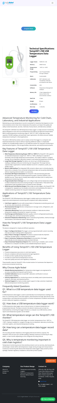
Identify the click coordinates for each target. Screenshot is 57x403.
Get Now (34, 111)
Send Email (43, 381)
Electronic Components (27, 373)
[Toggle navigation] (52, 2)
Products (14, 24)
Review (4, 373)
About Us (5, 369)
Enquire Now (28, 29)
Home (9, 24)
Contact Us (6, 371)
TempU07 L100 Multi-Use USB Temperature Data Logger (34, 24)
